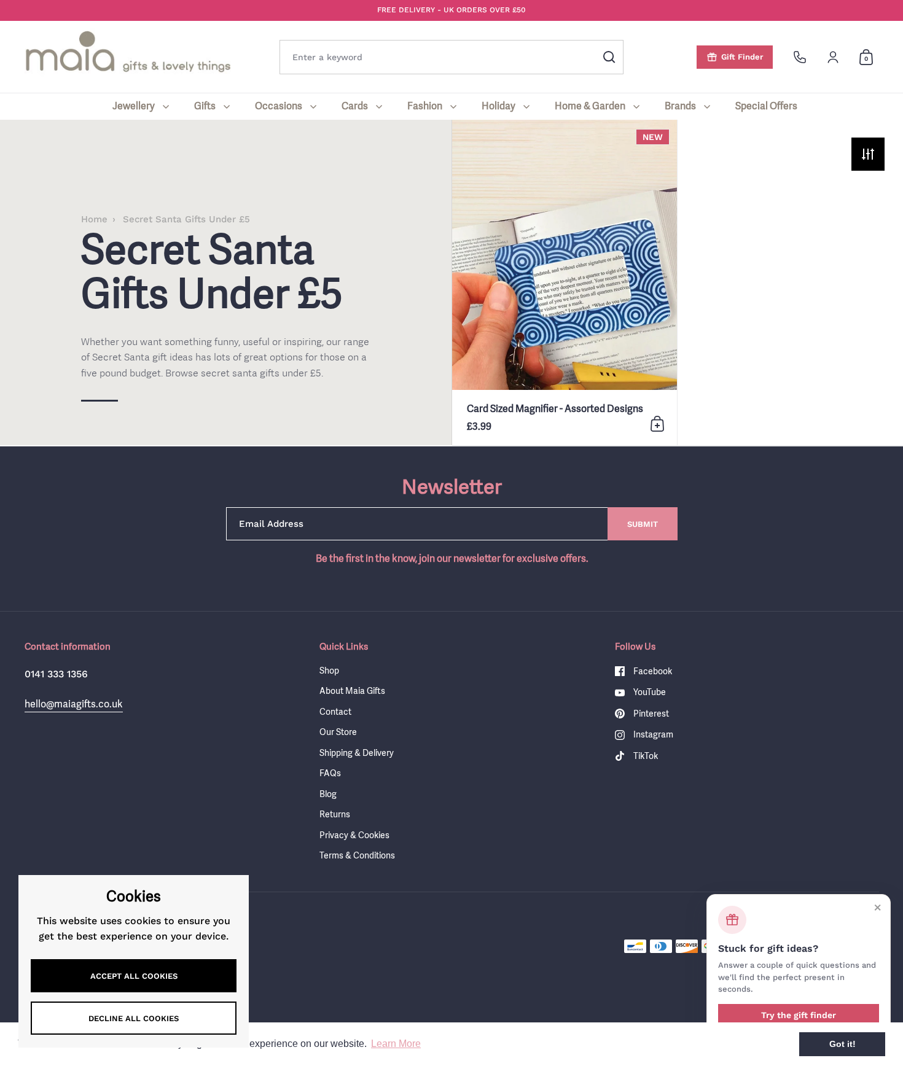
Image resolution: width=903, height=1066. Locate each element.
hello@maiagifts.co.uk (74, 704)
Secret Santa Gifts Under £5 (186, 219)
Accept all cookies (134, 976)
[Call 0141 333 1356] (799, 57)
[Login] (833, 57)
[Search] (609, 57)
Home (94, 219)
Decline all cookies (133, 1018)
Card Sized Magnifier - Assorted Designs (565, 282)
